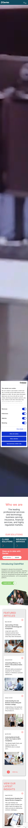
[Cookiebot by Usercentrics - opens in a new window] (20, 383)
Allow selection (14, 438)
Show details (20, 429)
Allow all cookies (14, 433)
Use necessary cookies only (14, 443)
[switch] (24, 413)
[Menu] (25, 3)
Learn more (7, 583)
